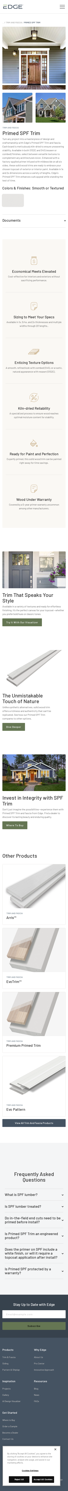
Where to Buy (15, 825)
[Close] (55, 1449)
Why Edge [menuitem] (40, 1349)
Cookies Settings (30, 1470)
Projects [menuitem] (6, 1388)
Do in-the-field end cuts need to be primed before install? (33, 1220)
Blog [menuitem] (36, 1388)
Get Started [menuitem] (9, 1412)
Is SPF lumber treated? (23, 1206)
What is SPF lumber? (21, 1194)
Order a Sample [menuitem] (9, 1426)
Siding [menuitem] (5, 1363)
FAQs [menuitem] (36, 1401)
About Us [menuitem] (38, 1357)
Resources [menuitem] (40, 1381)
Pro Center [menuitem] (39, 1363)
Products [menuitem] (7, 1349)
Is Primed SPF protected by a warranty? (28, 1271)
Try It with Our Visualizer (22, 622)
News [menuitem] (36, 1395)
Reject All (19, 1479)
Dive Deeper (13, 726)
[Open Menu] (62, 7)
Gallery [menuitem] (5, 1395)
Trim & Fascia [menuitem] (8, 1357)
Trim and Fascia (14, 22)
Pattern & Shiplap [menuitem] (11, 1369)
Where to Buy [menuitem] (8, 1420)
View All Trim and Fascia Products (34, 1122)
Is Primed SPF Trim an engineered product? (31, 1235)
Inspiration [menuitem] (8, 1381)
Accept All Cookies (43, 1479)
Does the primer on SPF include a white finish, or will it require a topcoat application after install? (31, 1253)
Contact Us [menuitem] (7, 1439)
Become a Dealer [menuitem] (10, 1432)
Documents (11, 220)
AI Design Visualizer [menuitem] (11, 1401)
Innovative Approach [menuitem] (44, 1369)
